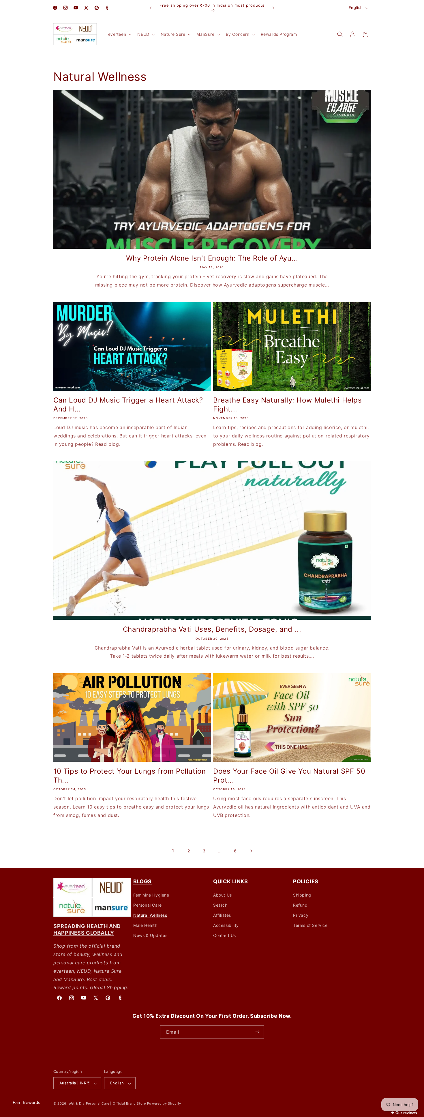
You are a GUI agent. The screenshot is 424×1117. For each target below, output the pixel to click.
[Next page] (251, 851)
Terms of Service (310, 925)
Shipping (302, 894)
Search (220, 904)
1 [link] (173, 851)
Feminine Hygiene (151, 894)
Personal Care (147, 904)
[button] (119, 34)
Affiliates (222, 915)
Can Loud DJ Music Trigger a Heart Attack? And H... (128, 404)
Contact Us (224, 935)
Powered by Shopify (164, 1104)
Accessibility (226, 925)
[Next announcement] (273, 7)
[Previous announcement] (150, 7)
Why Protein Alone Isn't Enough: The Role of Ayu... (212, 258)
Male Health (145, 925)
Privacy (300, 915)
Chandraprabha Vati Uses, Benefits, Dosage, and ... (212, 629)
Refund (300, 904)
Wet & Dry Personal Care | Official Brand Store (107, 1104)
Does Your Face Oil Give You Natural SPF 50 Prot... (289, 775)
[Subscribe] (257, 1032)
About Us (222, 894)
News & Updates (150, 935)
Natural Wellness (150, 915)
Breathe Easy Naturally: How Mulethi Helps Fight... (287, 404)
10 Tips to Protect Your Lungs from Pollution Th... (129, 775)
